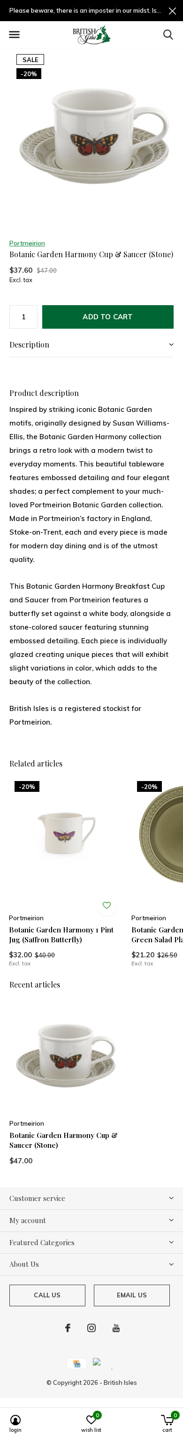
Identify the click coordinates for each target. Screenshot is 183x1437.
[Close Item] (172, 10)
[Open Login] (107, 905)
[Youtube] (116, 1328)
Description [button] (29, 344)
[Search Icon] (168, 34)
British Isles (120, 1382)
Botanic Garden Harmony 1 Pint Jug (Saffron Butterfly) (61, 934)
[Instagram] (91, 1328)
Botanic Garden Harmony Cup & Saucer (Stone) (63, 1140)
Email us (132, 1295)
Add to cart (108, 316)
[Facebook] (67, 1328)
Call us (47, 1295)
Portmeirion (27, 243)
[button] (14, 34)
